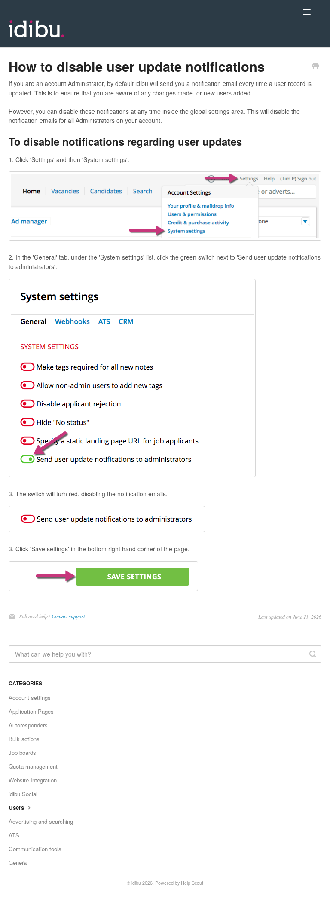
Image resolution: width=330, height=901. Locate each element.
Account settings (30, 697)
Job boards (22, 752)
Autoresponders (28, 725)
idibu (136, 883)
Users (17, 807)
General (18, 862)
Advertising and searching (41, 821)
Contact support (68, 616)
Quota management (33, 766)
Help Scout (192, 883)
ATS (14, 835)
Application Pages (31, 711)
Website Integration (33, 780)
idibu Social (23, 794)
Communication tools (35, 849)
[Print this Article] (315, 66)
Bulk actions (24, 739)
